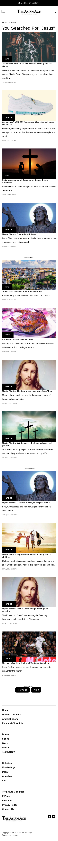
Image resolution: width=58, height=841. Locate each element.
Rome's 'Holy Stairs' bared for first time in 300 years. (26, 295)
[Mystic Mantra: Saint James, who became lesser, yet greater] (29, 426)
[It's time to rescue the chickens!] (29, 323)
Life (7, 59)
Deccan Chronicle (11, 714)
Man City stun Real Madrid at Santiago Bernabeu (25, 663)
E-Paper (6, 796)
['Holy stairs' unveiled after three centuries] (29, 275)
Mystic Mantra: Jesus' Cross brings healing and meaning (25, 609)
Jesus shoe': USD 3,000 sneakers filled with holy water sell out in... (28, 123)
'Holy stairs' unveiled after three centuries (22, 291)
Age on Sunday (31, 3)
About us (7, 776)
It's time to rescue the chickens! (17, 339)
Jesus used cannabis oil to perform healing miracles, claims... (27, 65)
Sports (8, 658)
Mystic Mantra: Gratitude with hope (19, 234)
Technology (8, 752)
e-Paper (21, 3)
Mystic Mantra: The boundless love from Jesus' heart (27, 391)
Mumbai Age (8, 767)
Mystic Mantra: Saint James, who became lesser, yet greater (27, 444)
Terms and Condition (13, 792)
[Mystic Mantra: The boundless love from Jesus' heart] (29, 374)
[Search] (55, 12)
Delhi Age (7, 763)
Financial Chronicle (12, 723)
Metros (5, 747)
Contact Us (8, 809)
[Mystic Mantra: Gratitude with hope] (29, 217)
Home (5, 710)
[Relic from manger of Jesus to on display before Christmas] (29, 163)
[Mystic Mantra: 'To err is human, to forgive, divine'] (29, 486)
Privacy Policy (9, 805)
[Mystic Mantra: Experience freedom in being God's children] (29, 538)
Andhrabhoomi (10, 719)
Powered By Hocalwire (11, 835)
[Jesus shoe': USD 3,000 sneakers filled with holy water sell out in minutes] (29, 105)
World (8, 117)
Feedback (7, 800)
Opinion (9, 230)
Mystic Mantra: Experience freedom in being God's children (26, 555)
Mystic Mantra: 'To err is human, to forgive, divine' (26, 503)
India (7, 335)
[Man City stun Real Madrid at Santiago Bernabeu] (29, 646)
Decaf (5, 772)
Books (5, 734)
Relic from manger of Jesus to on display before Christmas (25, 181)
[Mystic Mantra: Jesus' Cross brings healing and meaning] (29, 592)
